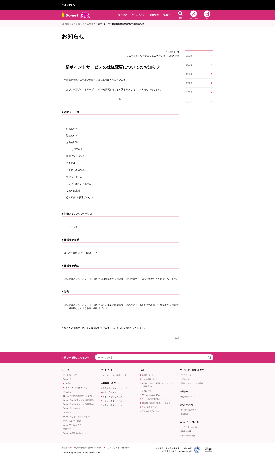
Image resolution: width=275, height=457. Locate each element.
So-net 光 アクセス (71, 408)
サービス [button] (122, 14)
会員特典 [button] (154, 14)
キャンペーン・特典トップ (114, 374)
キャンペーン (138, 14)
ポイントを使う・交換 (112, 396)
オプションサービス (72, 420)
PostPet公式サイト (189, 409)
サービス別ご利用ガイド (153, 398)
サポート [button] (167, 14)
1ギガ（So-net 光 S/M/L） (76, 387)
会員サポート (148, 374)
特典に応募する (109, 392)
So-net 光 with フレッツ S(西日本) (78, 404)
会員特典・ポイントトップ (114, 388)
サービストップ (70, 374)
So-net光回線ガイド (72, 424)
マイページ (186, 374)
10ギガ (67, 383)
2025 (189, 64)
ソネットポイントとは (112, 404)
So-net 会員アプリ (150, 407)
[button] (180, 15)
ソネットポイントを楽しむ (114, 400)
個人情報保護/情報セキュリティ (88, 447)
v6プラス (67, 412)
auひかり (67, 391)
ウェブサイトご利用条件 (119, 447)
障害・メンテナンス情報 (192, 383)
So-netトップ (68, 23)
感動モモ (67, 429)
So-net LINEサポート (151, 411)
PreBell (184, 413)
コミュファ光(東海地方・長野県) (78, 395)
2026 (189, 55)
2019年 (90, 23)
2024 (189, 74)
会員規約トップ (188, 396)
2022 (189, 92)
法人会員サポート (150, 379)
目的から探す (187, 431)
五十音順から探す (189, 435)
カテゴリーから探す (190, 427)
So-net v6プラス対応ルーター (76, 416)
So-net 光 (67, 379)
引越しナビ (147, 390)
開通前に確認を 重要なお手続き (156, 402)
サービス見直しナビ (151, 394)
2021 (189, 101)
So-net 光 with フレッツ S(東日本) (78, 399)
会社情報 (66, 447)
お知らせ (80, 23)
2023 (189, 83)
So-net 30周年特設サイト (74, 433)
